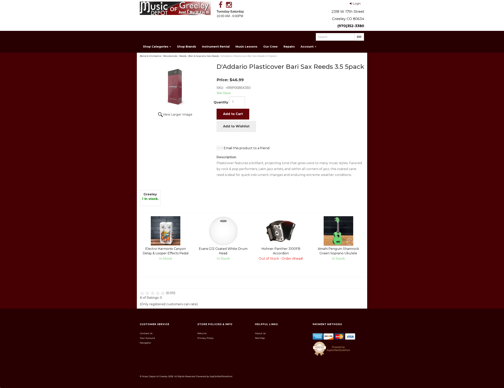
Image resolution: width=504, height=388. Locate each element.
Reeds (182, 55)
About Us (260, 333)
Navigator (145, 342)
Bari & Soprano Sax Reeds (203, 55)
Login (357, 3)
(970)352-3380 (350, 26)
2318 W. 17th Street (348, 11)
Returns (202, 333)
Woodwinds (170, 55)
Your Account (147, 338)
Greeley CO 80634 (348, 19)
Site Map (260, 338)
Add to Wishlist (236, 126)
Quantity (221, 102)
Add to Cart (233, 114)
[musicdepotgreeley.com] (175, 8)
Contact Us (146, 333)
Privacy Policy (205, 338)
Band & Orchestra (150, 55)
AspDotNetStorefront (221, 376)
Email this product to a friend (247, 148)
